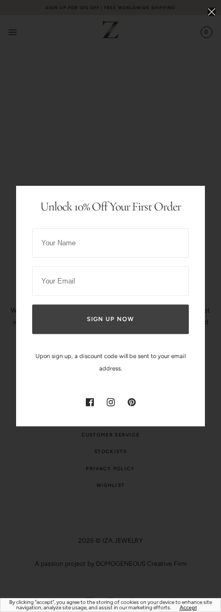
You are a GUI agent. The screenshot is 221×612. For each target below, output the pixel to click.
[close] (211, 11)
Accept (188, 607)
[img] (89, 401)
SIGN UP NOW (110, 319)
